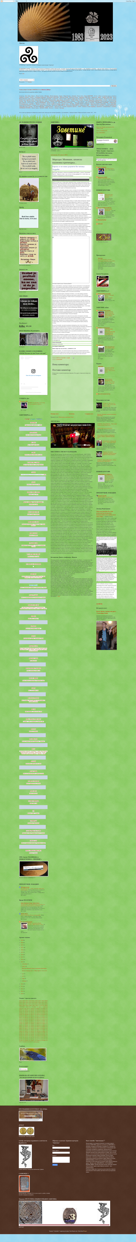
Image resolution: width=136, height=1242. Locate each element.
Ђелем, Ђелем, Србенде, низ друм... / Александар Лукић (109, 441)
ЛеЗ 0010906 (31, 1034)
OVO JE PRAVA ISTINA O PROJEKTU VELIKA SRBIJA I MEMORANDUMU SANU (105, 436)
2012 (22, 988)
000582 (39, 1004)
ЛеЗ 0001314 (43, 1016)
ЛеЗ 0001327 (31, 1020)
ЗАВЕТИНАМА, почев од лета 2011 (33, 711)
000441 (33, 1000)
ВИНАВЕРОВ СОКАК (33, 522)
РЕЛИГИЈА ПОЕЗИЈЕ (33, 781)
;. (108, 101)
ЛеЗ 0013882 (37, 1035)
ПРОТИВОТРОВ (33, 739)
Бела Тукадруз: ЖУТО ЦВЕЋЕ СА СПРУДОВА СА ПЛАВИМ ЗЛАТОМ (33, 701)
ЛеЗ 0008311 (37, 1029)
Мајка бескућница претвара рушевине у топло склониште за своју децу (109, 477)
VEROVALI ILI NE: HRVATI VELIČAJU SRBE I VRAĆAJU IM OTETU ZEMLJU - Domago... (109, 314)
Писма (39, 89)
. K (92, 101)
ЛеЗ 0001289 (43, 1011)
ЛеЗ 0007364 (43, 1028)
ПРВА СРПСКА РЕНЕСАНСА (33, 719)
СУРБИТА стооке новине (104, 310)
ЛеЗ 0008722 (25, 1031)
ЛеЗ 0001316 (25, 1017)
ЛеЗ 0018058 (25, 1040)
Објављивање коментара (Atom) (66, 417)
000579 (33, 1004)
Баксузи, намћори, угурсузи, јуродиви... (33, 502)
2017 (22, 957)
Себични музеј (33, 840)
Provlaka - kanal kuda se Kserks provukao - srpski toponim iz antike (35, 923)
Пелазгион (33, 761)
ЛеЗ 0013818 (25, 1035)
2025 (22, 940)
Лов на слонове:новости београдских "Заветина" (33, 741)
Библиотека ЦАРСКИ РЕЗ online (33, 763)
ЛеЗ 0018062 (37, 1040)
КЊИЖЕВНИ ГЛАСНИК (104, 294)
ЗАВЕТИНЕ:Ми (33, 803)
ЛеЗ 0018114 (25, 1041)
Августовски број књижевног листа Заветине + (109, 196)
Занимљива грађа (22, 1008)
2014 (22, 984)
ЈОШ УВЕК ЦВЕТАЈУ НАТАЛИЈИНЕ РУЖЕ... (110, 347)
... (85, 105)
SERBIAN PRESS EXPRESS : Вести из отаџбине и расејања (33, 546)
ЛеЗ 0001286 (25, 1011)
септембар (24, 964)
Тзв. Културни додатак (26, 922)
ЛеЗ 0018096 (43, 1040)
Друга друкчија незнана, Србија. (30, 464)
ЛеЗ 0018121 (30, 1041)
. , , (97, 106)
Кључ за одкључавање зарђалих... (33, 628)
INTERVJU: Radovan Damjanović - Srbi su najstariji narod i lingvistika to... (106, 460)
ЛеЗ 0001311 (25, 1016)
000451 (39, 1000)
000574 (23, 1004)
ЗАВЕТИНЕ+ (33, 422)
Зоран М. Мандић (30, 1008)
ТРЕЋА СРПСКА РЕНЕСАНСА (33, 850)
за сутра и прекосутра (42, 1006)
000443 (36, 1000)
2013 (22, 986)
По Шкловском (33, 660)
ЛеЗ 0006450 (31, 1026)
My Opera (33, 442)
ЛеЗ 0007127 (25, 1028)
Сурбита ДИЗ (24, 401)
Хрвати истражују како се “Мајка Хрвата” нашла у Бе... (34, 970)
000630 (20, 1005)
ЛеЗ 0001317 (31, 1017)
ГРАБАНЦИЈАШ (33, 543)
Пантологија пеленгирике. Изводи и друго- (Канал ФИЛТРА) (33, 525)
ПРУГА (33, 748)
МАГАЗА (33, 636)
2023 (22, 945)
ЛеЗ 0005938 (31, 1022)
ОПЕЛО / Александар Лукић (104, 178)
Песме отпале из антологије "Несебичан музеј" (33, 680)
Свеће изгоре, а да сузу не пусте (104, 428)
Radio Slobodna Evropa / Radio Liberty (30, 903)
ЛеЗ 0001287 (31, 1011)
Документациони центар (104, 394)
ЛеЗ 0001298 (37, 1014)
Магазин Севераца (33, 853)
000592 (43, 1004)
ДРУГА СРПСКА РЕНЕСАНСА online (33, 454)
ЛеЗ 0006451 (37, 1026)
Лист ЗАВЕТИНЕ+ (100, 132)
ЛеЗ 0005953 (43, 1022)
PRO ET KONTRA (89, 102)
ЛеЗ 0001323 (37, 1019)
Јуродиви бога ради (33, 504)
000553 (43, 1002)
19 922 (40, 1005)
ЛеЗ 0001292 (31, 1013)
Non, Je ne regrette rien (33, 690)
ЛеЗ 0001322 (31, 1019)
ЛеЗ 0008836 (43, 1031)
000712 (37, 1005)
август (24, 966)
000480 (46, 1000)
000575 (27, 1004)
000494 (27, 1002)
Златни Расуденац (33, 595)
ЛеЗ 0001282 (31, 1010)
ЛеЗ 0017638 (25, 1038)
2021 (22, 947)
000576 (30, 1004)
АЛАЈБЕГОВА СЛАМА (33, 462)
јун (23, 976)
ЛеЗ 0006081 (25, 1025)
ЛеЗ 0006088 (31, 1025)
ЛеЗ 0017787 (37, 1038)
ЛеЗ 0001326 (25, 1020)
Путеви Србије (33, 771)
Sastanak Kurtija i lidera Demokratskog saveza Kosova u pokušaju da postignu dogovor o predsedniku (33, 905)
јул (23, 973)
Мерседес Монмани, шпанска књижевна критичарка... (34, 968)
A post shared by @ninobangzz (33, 392)
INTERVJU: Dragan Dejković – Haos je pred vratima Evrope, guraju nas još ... (107, 424)
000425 (23, 1000)
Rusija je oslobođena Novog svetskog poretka (31, 915)
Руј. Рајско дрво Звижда (33, 444)
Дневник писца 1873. (33, 494)
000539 (33, 1002)
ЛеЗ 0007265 (31, 1028)
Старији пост (89, 414)
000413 (20, 1000)
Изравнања (41, 464)
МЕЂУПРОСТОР (33, 646)
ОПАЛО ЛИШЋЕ (33, 678)
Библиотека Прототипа (33, 823)
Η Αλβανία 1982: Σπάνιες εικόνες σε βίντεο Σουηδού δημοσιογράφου (109, 405)
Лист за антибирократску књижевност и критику (33, 597)
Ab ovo (96, 96)
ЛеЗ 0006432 (25, 1026)
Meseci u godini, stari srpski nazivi (105, 497)
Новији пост (54, 414)
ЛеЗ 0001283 (37, 1010)
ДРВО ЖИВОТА (102, 167)
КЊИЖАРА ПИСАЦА (33, 605)
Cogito (99, 378)
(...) (68, 101)
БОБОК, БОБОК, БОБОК (33, 492)
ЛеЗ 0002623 (43, 1020)
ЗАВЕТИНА (33, 574)
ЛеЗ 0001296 (25, 1014)
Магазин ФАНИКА (33, 535)
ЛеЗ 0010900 (31, 1032)
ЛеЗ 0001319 (43, 1017)
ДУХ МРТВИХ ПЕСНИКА (33, 554)
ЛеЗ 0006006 (31, 1023)
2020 (22, 950)
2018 (22, 954)
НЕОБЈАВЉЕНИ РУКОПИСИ (33, 668)
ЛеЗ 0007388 (25, 1029)
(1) (58, 105)
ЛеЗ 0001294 (43, 1013)
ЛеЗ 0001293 (37, 1013)
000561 (46, 1002)
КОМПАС (33, 616)
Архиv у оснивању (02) (101, 130)
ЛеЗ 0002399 (37, 1020)
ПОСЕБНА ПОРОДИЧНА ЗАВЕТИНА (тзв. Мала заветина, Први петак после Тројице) (33, 577)
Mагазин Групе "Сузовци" (33, 813)
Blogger (85, 1231)
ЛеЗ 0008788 (37, 1031)
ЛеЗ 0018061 (31, 1040)
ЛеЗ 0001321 (25, 1019)
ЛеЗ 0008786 (31, 1031)
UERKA (33, 452)
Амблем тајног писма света (33, 484)
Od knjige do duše (25, 887)
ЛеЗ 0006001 (25, 1023)
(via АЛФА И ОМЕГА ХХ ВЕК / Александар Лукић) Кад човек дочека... (106, 260)
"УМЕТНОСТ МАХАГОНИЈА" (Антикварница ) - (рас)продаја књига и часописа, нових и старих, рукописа (33, 608)
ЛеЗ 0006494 (43, 1026)
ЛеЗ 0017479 (43, 1037)
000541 (36, 1002)
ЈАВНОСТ (100, 345)
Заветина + (100, 193)
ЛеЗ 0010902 (37, 1032)
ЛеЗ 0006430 (43, 1025)
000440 (30, 1000)
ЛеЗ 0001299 (43, 1014)
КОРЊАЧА (33, 626)
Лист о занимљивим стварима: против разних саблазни (33, 587)
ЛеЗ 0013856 (31, 1035)
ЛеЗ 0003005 (25, 1022)
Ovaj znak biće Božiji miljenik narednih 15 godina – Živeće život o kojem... (110, 369)
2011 (22, 991)
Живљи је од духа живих (33, 556)
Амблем (33, 482)
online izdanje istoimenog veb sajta (33, 435)
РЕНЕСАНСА (33, 791)
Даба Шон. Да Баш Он (33, 618)
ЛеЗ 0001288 (37, 1011)
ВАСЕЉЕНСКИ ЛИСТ (33, 512)
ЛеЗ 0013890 (43, 1035)
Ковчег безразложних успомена (33, 783)
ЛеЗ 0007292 (37, 1028)
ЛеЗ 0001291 (25, 1013)
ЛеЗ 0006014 (37, 1023)
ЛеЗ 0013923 (25, 1037)
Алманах (33, 472)
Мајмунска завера (33, 658)
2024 (22, 942)
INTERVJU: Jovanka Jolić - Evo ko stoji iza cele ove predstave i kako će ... (36, 403)
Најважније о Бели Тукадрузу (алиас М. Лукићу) (33, 833)
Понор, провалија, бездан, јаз (33, 670)
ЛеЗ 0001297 (31, 1014)
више (23, 73)
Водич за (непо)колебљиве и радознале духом (33, 773)
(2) (72, 105)
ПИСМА (33, 709)
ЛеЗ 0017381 (37, 1037)
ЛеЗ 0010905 (25, 1034)
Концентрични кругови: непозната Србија (33, 638)
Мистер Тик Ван (102, 220)
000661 (30, 1005)
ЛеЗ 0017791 (43, 1038)
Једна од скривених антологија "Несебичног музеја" (33, 843)
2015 (22, 962)
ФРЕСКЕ (100, 224)
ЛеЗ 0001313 (37, 1016)
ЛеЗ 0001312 (31, 1016)
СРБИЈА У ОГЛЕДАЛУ (104, 328)
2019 (22, 952)
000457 (43, 1000)
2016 (22, 959)
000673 (33, 1005)
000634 (27, 1005)
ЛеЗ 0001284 (43, 1010)
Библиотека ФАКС (102, 177)
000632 (24, 1005)
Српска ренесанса (33, 793)
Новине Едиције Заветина (33, 514)
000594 (46, 1004)
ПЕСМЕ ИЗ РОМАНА (33, 698)
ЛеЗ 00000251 (37, 1008)
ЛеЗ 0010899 (59, 359)
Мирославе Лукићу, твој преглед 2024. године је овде (105, 127)
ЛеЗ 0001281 (25, 1010)
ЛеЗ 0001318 (37, 1017)
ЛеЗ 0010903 (43, 1032)
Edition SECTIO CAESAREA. (103, 105)
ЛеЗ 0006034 (43, 1023)
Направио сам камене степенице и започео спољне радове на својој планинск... (109, 453)
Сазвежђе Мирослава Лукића (33, 830)
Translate (30, 82)
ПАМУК (33, 688)
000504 (30, 1002)
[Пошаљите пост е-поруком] (73, 357)
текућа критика (36, 1041)
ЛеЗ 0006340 (37, 1025)
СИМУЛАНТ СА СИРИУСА (105, 474)
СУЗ (33, 811)
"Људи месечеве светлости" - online (33, 425)
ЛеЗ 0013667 (37, 1034)
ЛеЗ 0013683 (43, 1034)
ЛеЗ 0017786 (31, 1038)
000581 (36, 1004)
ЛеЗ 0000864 (43, 1008)
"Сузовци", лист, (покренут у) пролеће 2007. (33, 721)
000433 (27, 1000)
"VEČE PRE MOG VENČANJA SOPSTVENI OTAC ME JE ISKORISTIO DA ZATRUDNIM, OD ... (110, 331)
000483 (23, 1002)
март (23, 978)
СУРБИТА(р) (33, 820)
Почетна (71, 414)
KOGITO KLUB (33, 432)
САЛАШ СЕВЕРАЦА (33, 801)
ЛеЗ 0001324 (43, 1019)
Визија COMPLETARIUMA (105, 208)
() (92, 98)
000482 (20, 1002)
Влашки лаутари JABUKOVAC (108, 209)
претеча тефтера (33, 731)
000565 (20, 1004)
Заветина (100, 258)
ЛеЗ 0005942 (37, 1022)
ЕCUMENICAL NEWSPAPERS (33, 564)
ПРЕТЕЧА (33, 729)
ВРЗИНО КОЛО (33, 533)
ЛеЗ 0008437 (43, 1029)
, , (30, 96)
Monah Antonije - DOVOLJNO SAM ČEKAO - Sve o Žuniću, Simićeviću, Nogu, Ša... (110, 381)
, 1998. (44, 474)
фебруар (24, 981)
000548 (39, 1002)
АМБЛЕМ (100, 366)
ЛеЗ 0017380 (31, 1037)
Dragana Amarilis (102, 496)
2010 (22, 993)
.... (66, 102)
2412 (43, 1005)
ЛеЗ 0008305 (31, 1029)
